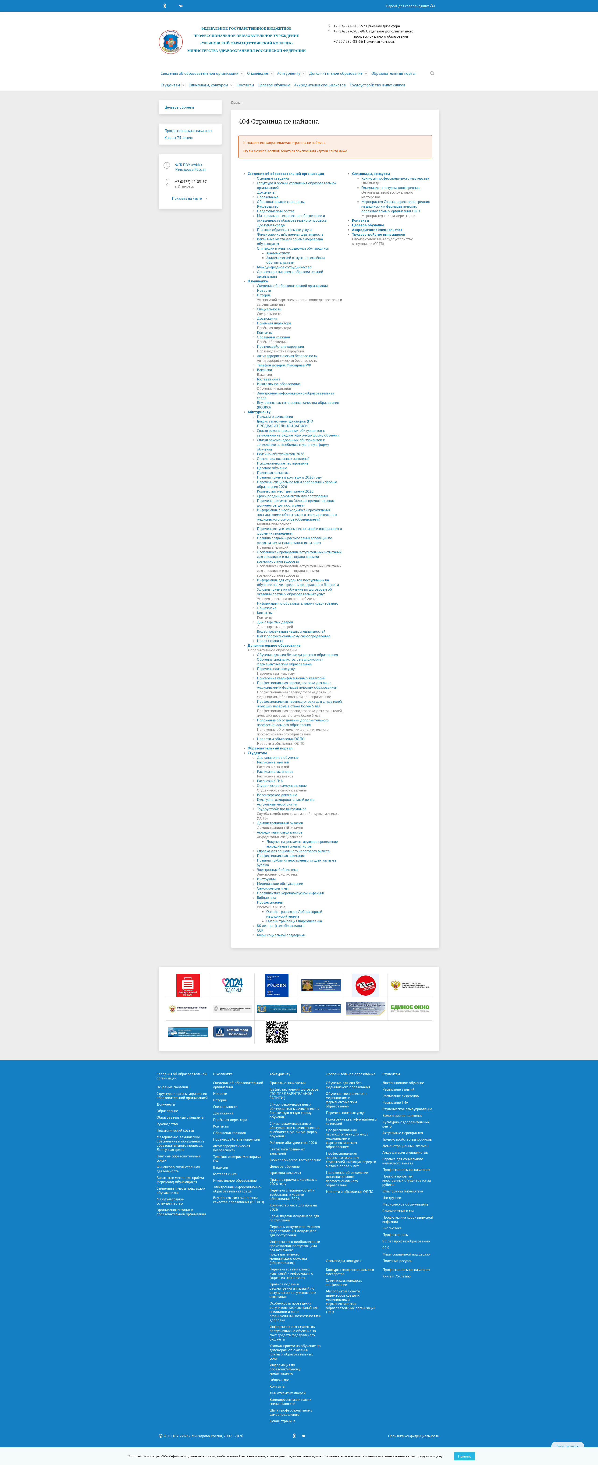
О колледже (257, 73)
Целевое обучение (274, 85)
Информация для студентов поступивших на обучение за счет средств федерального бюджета (298, 582)
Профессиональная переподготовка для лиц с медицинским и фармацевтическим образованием (297, 685)
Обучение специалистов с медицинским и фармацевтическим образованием (290, 661)
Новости (264, 290)
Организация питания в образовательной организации (181, 1211)
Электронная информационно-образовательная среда (237, 1189)
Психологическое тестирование (282, 463)
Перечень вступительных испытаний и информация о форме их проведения (291, 1273)
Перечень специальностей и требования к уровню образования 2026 (292, 1194)
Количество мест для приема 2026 (285, 491)
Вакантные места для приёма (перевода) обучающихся (180, 1179)
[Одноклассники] (166, 6)
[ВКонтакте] (182, 6)
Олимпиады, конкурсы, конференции (390, 187)
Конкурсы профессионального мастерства (395, 178)
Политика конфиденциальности (413, 1435)
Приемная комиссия (272, 472)
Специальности (269, 309)
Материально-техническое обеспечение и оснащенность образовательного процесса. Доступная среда (292, 220)
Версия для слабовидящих (408, 6)
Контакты (245, 85)
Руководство (267, 206)
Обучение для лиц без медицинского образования (297, 654)
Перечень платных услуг (276, 668)
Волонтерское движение (277, 794)
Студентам (170, 85)
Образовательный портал (393, 73)
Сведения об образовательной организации (199, 73)
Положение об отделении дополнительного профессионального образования (293, 722)
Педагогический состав (276, 211)
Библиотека (266, 897)
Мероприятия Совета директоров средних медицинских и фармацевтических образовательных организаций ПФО (395, 206)
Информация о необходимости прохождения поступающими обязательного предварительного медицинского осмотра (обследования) (297, 514)
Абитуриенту (288, 73)
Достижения (267, 318)
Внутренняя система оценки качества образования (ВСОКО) (238, 1199)
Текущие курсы (568, 1446)
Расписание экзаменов (275, 771)
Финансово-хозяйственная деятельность (290, 234)
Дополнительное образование (336, 73)
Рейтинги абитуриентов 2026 (280, 453)
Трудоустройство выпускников (377, 85)
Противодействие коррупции (280, 346)
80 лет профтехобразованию (280, 925)
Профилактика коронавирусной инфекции (290, 892)
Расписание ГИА (270, 780)
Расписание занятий (273, 762)
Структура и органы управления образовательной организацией (182, 1095)
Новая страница (270, 640)
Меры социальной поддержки (281, 935)
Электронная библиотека (277, 869)
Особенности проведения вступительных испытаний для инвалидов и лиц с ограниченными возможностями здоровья (299, 557)
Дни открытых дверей (275, 622)
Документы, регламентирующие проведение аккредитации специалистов (302, 843)
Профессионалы (270, 902)
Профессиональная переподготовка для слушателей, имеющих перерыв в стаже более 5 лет (299, 703)
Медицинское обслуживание (280, 883)
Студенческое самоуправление (282, 785)
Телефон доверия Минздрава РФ (284, 365)
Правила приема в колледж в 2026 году (289, 477)
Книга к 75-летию (178, 137)
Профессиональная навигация (188, 130)
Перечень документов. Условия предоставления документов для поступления (296, 502)
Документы (266, 192)
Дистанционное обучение (278, 757)
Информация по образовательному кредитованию (297, 603)
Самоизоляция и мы (272, 888)
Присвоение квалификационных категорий (291, 678)
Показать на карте (187, 198)
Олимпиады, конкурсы (208, 85)
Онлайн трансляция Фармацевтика (294, 921)
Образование (267, 197)
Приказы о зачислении (275, 416)
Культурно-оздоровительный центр (285, 799)
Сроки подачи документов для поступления (292, 495)
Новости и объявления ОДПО (281, 738)
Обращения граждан (273, 337)
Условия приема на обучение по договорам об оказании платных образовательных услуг (294, 591)
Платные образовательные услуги (284, 229)
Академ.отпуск (278, 253)
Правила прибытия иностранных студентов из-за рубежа (406, 1180)
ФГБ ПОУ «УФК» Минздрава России (190, 167)
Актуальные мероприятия (277, 804)
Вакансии (264, 369)
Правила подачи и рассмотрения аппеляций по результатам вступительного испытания (294, 540)
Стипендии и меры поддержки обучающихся (293, 248)
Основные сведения (273, 178)
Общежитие (266, 608)
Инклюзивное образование (279, 383)
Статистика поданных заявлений (283, 458)
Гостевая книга (268, 379)
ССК (260, 930)
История (264, 295)
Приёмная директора (274, 323)
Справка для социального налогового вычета (293, 850)
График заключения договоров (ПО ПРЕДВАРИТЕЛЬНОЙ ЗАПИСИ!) (285, 423)
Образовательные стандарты (281, 201)
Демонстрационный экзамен (280, 822)
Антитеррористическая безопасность (287, 355)
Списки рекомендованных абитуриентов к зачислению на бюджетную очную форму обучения (298, 432)
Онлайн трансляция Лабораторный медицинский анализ (294, 914)
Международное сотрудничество (284, 267)
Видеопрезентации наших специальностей (291, 631)
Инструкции (266, 878)
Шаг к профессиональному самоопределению (293, 636)
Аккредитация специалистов (320, 85)
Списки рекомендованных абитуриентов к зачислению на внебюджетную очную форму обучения (293, 444)
